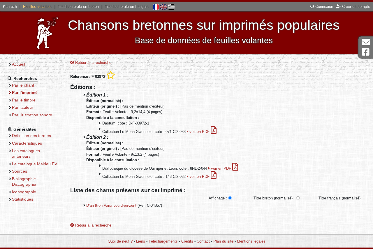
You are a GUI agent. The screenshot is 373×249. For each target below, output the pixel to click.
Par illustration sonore (32, 115)
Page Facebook (365, 52)
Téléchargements (163, 241)
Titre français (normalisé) (339, 198)
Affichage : (218, 198)
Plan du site (223, 241)
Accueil (18, 64)
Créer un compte (355, 6)
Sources (19, 171)
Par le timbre (24, 100)
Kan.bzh (10, 6)
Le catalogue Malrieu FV (34, 164)
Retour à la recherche (92, 62)
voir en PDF (199, 131)
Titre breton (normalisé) (273, 198)
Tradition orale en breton (78, 6)
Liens (140, 241)
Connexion (323, 6)
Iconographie (24, 192)
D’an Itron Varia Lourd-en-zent (111, 205)
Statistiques (22, 199)
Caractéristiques (27, 143)
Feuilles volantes (37, 6)
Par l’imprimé (25, 92)
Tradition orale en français (127, 6)
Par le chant (23, 85)
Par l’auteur (22, 107)
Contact (203, 241)
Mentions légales (251, 241)
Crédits (187, 241)
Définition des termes (31, 135)
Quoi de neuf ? (120, 241)
